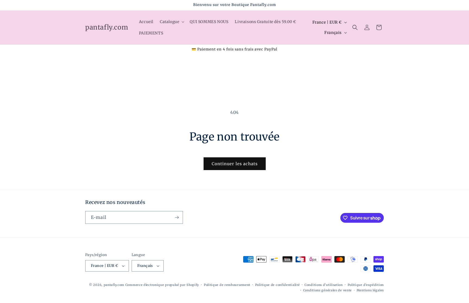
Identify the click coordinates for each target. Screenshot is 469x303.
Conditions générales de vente (327, 290)
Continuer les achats (235, 163)
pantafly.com (114, 285)
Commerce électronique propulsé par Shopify (162, 285)
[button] (171, 21)
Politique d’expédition (366, 285)
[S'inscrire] (177, 217)
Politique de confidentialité (277, 285)
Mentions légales (370, 290)
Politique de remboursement (227, 285)
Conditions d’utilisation (324, 285)
